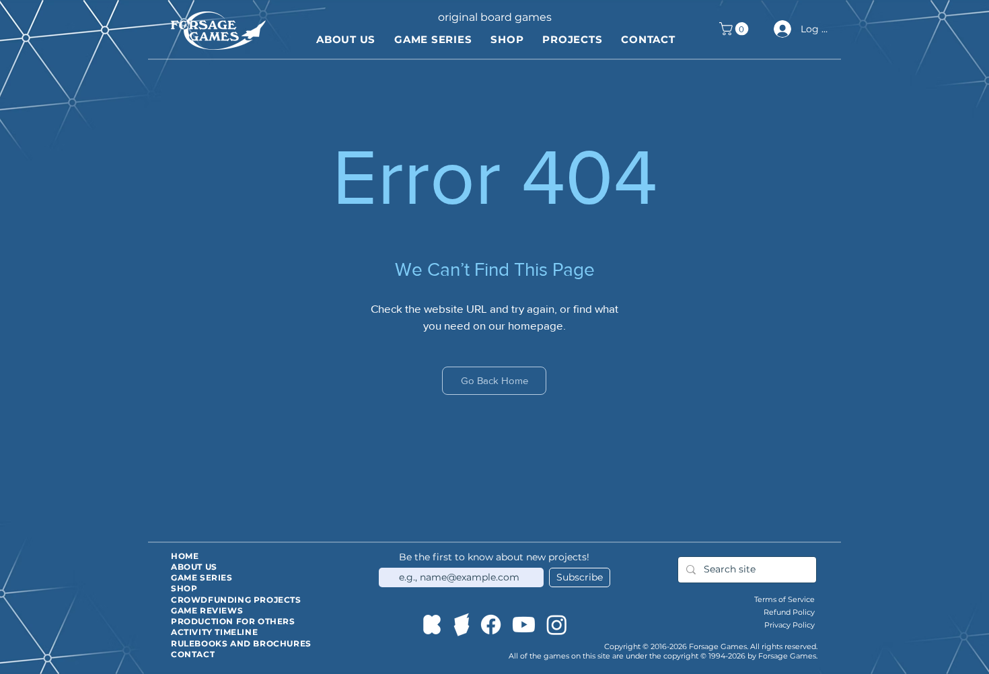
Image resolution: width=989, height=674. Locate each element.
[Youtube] (524, 624)
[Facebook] (491, 624)
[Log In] (780, 29)
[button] (735, 29)
